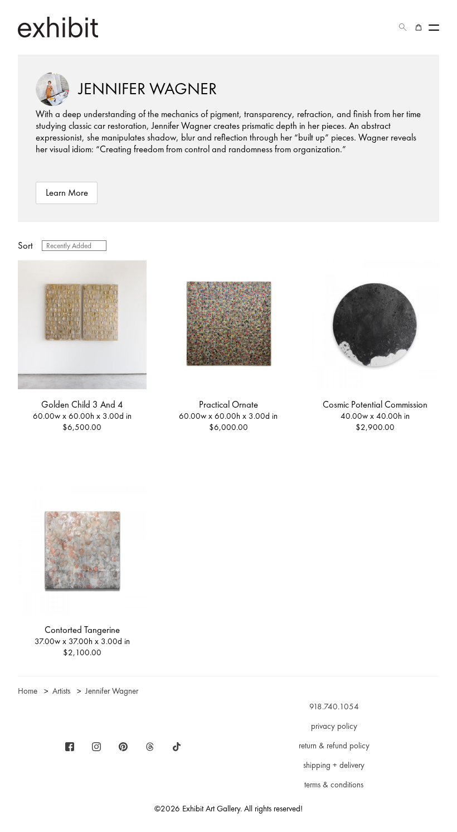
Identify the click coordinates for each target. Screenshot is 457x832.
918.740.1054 (334, 706)
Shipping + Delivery (333, 765)
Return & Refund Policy (334, 745)
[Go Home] (58, 27)
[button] (403, 27)
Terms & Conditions (333, 784)
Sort (25, 245)
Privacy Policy (334, 726)
